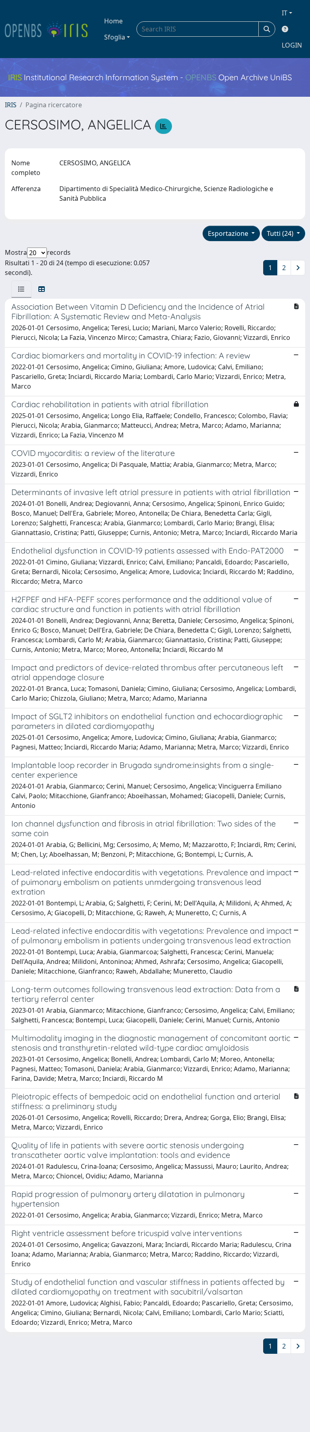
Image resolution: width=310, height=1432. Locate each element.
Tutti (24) (281, 233)
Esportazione (229, 233)
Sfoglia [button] (114, 37)
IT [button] (284, 12)
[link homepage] (49, 29)
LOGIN (292, 45)
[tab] (21, 289)
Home (113, 21)
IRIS (11, 104)
